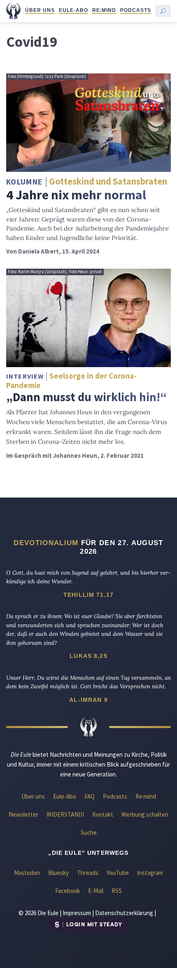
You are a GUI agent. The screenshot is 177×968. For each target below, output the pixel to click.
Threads (87, 873)
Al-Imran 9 (88, 699)
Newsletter (23, 814)
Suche (89, 832)
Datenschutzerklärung (124, 913)
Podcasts (135, 10)
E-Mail (95, 891)
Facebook (67, 891)
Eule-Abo (73, 10)
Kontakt (102, 814)
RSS (117, 891)
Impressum (77, 913)
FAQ (89, 796)
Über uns (40, 10)
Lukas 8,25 (88, 656)
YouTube (118, 873)
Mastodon (27, 873)
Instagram (150, 873)
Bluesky (58, 873)
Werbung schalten (144, 814)
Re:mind (104, 10)
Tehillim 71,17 (88, 594)
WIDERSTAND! (65, 814)
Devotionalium (46, 542)
